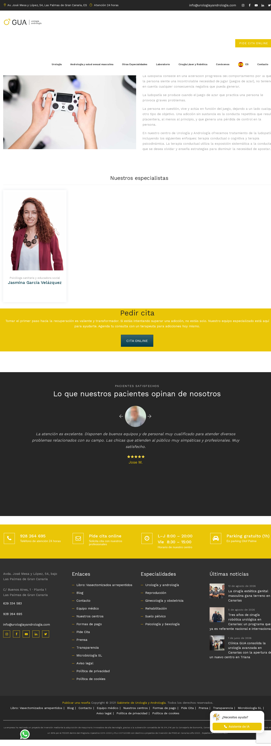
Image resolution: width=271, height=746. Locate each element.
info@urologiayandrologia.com (212, 5)
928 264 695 (12, 614)
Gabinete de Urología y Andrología (141, 702)
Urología (57, 64)
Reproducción (155, 593)
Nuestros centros (90, 616)
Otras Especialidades (134, 64)
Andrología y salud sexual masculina (91, 64)
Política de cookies (90, 679)
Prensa (81, 640)
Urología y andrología (162, 585)
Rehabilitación (156, 608)
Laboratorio (163, 64)
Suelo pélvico (155, 616)
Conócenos (223, 64)
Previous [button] (121, 416)
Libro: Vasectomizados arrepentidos (104, 585)
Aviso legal (84, 663)
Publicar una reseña (76, 702)
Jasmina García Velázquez (35, 282)
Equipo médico (87, 608)
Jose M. (135, 462)
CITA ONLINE (137, 341)
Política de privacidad (93, 671)
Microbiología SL (89, 655)
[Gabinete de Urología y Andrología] (22, 21)
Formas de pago (89, 624)
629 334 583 (12, 603)
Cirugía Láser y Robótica (192, 64)
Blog (79, 593)
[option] (135, 435)
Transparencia (87, 648)
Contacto (83, 601)
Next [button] (149, 416)
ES (247, 64)
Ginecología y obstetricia (164, 601)
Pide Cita (83, 632)
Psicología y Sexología (162, 624)
